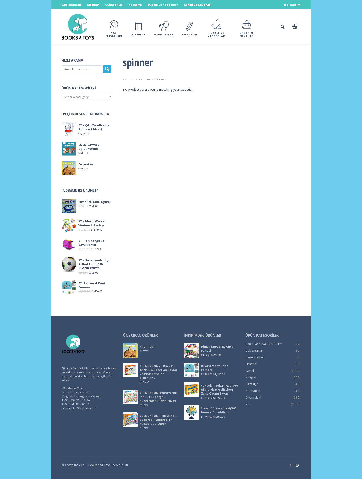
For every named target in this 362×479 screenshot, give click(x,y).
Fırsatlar (251, 364)
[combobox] (87, 96)
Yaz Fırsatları (71, 5)
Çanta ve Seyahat (197, 5)
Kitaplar (93, 5)
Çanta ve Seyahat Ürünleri (264, 344)
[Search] (107, 69)
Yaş (248, 404)
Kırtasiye (135, 5)
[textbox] (87, 97)
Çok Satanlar (254, 350)
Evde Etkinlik (254, 357)
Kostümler (253, 390)
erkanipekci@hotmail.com (79, 408)
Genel (250, 370)
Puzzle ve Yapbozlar (163, 5)
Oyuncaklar (113, 5)
